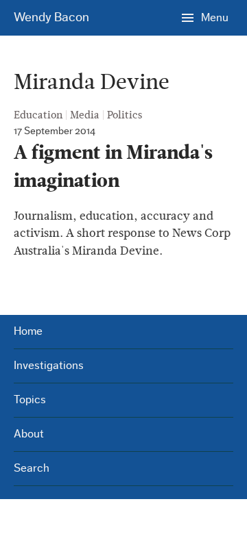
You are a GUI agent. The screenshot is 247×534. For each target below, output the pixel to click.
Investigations (49, 365)
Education (38, 115)
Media (84, 115)
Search (31, 468)
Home (28, 331)
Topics (30, 399)
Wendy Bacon (51, 17)
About (29, 434)
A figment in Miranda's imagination (113, 166)
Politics (124, 115)
